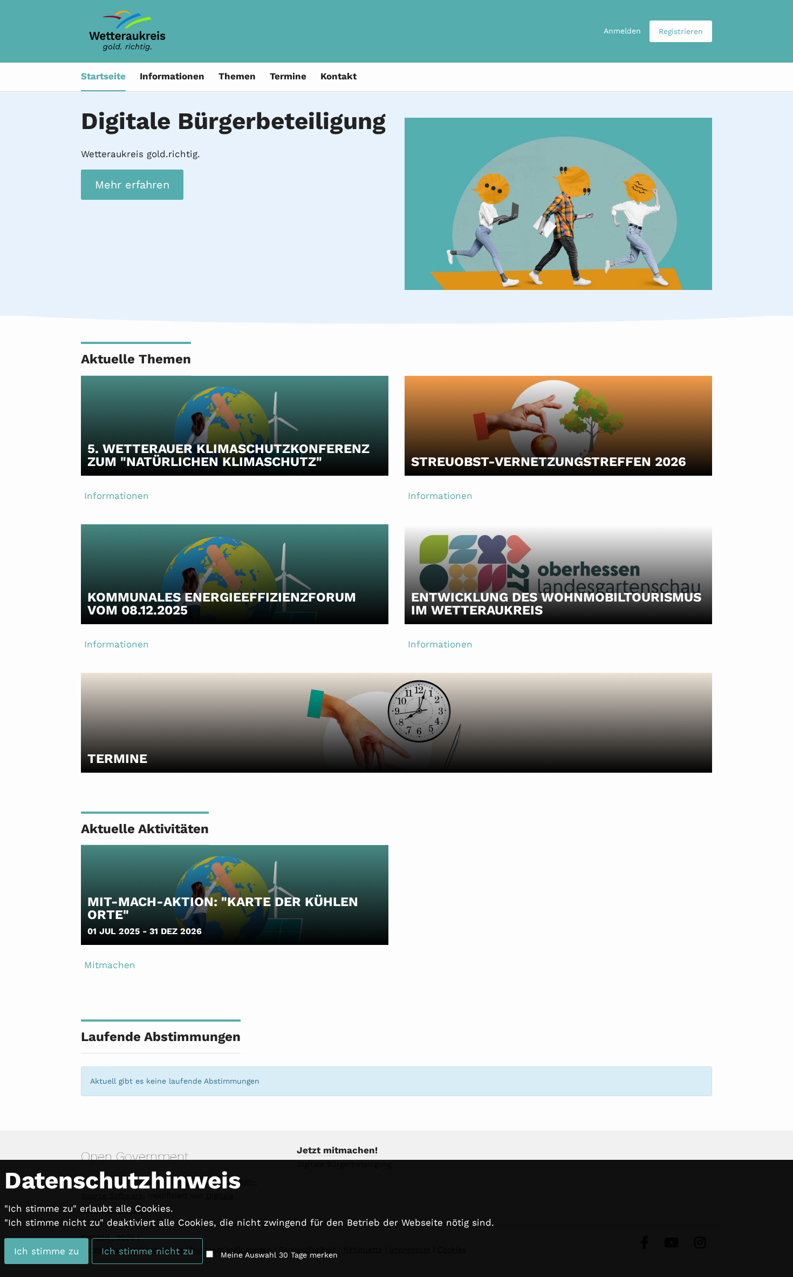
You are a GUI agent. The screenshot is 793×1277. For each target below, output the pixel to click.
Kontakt (338, 76)
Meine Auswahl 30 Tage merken (279, 1255)
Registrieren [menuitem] (681, 31)
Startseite (103, 76)
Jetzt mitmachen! (337, 1150)
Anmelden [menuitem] (622, 30)
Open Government (135, 1156)
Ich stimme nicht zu (147, 1251)
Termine (288, 76)
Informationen (172, 76)
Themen (237, 76)
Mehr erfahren (132, 184)
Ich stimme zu (46, 1251)
